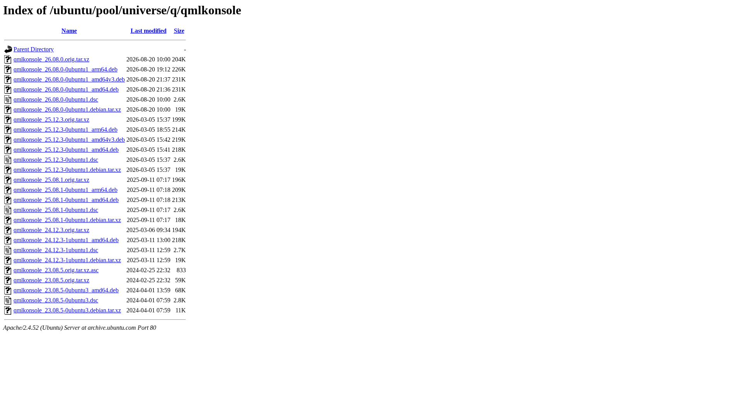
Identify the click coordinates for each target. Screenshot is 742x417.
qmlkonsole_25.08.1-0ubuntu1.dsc (56, 210)
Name (69, 30)
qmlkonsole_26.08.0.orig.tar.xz (51, 59)
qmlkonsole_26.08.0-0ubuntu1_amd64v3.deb (69, 79)
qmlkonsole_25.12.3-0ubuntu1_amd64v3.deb (69, 139)
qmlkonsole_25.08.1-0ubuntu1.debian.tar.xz (67, 220)
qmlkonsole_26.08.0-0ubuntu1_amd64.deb (66, 89)
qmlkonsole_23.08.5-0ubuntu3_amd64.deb (66, 290)
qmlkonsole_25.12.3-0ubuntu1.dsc (56, 159)
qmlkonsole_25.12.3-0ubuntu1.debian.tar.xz (67, 169)
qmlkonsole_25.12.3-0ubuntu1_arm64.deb (65, 129)
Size (179, 30)
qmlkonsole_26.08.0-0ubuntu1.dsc (56, 99)
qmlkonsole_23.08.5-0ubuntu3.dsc (56, 300)
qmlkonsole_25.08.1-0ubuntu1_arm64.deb (65, 189)
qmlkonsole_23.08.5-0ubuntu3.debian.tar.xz (67, 310)
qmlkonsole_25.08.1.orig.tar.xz (51, 179)
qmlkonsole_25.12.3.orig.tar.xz (51, 119)
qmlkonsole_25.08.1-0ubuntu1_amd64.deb (66, 200)
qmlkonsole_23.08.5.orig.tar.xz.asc (56, 270)
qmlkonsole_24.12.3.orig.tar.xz (51, 230)
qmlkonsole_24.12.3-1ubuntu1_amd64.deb (66, 240)
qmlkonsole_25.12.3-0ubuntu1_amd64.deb (66, 149)
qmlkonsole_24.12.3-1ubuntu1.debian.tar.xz (67, 260)
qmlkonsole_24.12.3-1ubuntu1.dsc (56, 250)
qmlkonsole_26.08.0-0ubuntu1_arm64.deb (65, 69)
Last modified (149, 30)
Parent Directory (34, 49)
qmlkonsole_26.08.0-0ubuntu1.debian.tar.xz (67, 109)
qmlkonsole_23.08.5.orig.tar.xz (51, 280)
